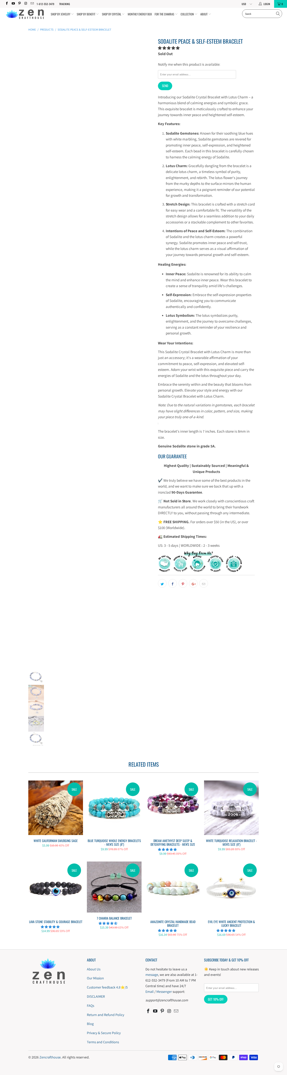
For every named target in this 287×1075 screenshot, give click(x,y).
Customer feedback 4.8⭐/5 (107, 987)
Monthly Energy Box (140, 14)
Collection (187, 14)
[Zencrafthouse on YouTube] (13, 3)
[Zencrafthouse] (25, 14)
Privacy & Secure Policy (104, 1033)
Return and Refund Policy (105, 1014)
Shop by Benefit (86, 14)
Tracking (64, 4)
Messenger (164, 991)
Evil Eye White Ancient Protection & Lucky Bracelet (231, 889)
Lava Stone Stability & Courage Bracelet (55, 889)
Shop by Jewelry (61, 14)
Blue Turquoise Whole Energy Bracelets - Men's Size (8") (114, 807)
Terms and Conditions (103, 1042)
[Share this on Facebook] (172, 583)
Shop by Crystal (112, 14)
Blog (90, 1023)
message (151, 974)
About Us (93, 969)
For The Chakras (165, 14)
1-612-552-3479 (45, 4)
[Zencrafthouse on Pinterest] (19, 3)
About (204, 14)
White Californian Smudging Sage (55, 807)
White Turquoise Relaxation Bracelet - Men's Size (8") (231, 807)
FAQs (90, 1005)
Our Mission (95, 978)
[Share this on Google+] (193, 583)
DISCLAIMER (96, 996)
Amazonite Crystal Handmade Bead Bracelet (172, 889)
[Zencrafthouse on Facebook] (6, 3)
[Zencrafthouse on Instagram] (25, 3)
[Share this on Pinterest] (183, 583)
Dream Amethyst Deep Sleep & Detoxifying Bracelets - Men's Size (172, 807)
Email (149, 991)
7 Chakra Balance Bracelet (114, 887)
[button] (169, 48)
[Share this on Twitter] (162, 583)
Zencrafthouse (50, 1057)
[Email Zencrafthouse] (32, 3)
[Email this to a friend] (203, 583)
